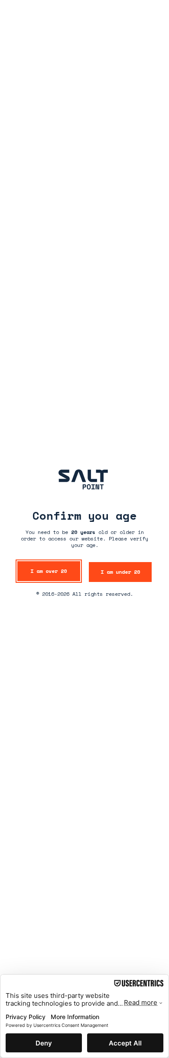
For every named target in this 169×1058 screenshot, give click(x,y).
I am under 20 (120, 571)
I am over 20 (48, 571)
